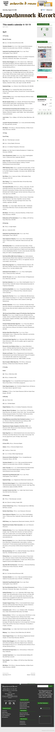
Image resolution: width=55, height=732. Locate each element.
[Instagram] (47, 29)
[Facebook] (41, 29)
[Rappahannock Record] (26, 15)
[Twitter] (44, 34)
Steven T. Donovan (31, 674)
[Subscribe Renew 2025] (27, 3)
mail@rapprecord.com (12, 700)
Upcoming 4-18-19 (7, 674)
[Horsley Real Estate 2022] (44, 86)
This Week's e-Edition (42, 41)
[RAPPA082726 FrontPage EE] (44, 72)
